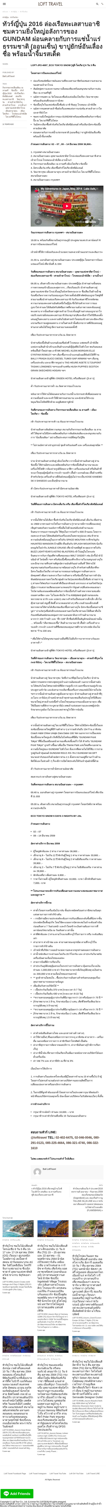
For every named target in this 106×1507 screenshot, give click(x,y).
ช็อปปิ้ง (14, 90)
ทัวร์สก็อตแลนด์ (16, 1355)
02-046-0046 (83, 1137)
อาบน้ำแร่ (22, 105)
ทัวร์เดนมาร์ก (55, 1359)
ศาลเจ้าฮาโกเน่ (9, 105)
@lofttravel (39, 1137)
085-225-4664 (54, 1143)
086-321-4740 (75, 1143)
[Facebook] (33, 1154)
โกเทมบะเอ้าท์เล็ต (19, 114)
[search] (97, 3)
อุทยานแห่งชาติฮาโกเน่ (15, 108)
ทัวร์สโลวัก (76, 1243)
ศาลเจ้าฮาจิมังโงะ (15, 102)
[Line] (48, 1154)
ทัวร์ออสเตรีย (95, 1243)
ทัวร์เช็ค (91, 1246)
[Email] (43, 1154)
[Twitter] (38, 1154)
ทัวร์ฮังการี (76, 1246)
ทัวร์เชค (84, 1246)
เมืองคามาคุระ (12, 111)
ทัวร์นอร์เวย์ (41, 1355)
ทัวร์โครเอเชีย (15, 1240)
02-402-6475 (64, 1137)
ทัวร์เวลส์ (6, 1359)
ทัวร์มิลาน (76, 1355)
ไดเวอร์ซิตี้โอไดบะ (13, 117)
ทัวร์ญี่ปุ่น (14, 11)
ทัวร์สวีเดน (59, 1355)
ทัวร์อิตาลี (92, 1355)
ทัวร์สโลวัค (85, 1243)
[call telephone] (102, 4)
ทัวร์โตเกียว (24, 11)
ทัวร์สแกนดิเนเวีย (43, 1359)
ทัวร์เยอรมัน (49, 1240)
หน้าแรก (5, 11)
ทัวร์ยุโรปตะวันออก (87, 1240)
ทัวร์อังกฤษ (27, 1355)
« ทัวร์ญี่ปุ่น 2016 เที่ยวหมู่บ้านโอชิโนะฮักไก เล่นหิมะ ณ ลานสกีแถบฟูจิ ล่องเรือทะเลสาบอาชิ (46, 1192)
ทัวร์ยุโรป (6, 1240)
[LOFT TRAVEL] (50, 4)
